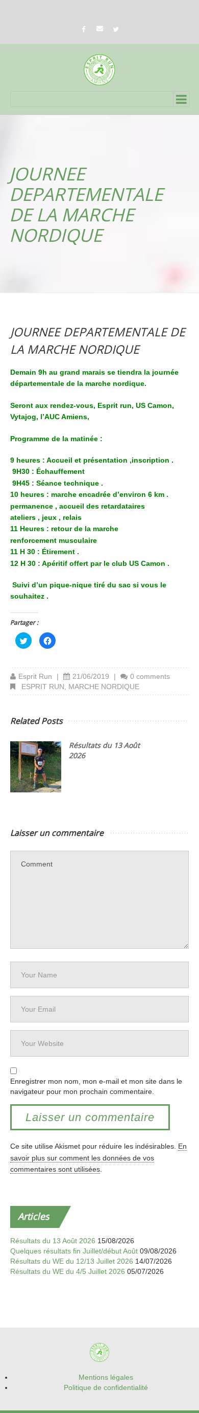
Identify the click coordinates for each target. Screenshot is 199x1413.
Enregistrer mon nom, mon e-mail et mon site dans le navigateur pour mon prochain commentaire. (96, 1086)
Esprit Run (35, 676)
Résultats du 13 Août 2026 (52, 1241)
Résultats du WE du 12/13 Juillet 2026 (71, 1261)
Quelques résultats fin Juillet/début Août (74, 1251)
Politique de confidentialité (106, 1387)
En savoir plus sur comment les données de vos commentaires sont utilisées (98, 1157)
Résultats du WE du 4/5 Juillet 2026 (67, 1271)
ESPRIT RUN (42, 686)
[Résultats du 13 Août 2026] (35, 766)
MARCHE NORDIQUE (103, 686)
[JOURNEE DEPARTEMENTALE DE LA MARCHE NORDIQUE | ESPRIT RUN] (99, 69)
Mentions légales (106, 1377)
